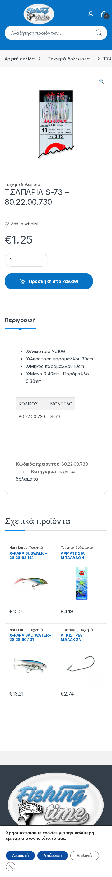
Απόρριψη (53, 855)
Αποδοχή (20, 855)
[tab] (20, 323)
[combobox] (47, 33)
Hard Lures (18, 547)
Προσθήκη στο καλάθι (53, 281)
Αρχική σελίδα (20, 58)
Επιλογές (85, 855)
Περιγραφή (20, 320)
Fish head (69, 630)
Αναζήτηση (98, 33)
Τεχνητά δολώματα (69, 58)
